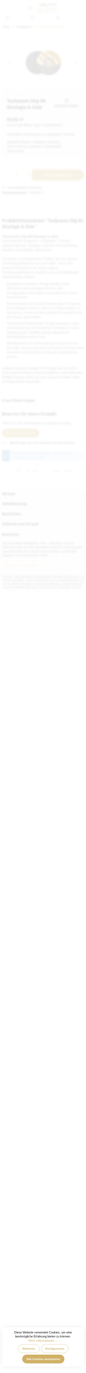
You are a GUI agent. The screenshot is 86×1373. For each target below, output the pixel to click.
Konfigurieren (54, 1348)
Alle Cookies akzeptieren (43, 1359)
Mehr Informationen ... (42, 1340)
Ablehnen (28, 1348)
